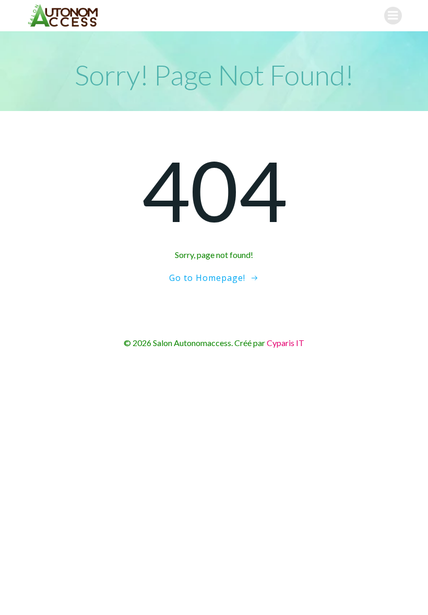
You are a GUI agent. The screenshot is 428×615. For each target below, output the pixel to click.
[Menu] (393, 15)
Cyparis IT (285, 343)
